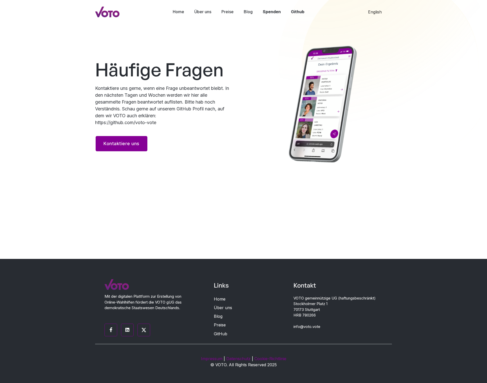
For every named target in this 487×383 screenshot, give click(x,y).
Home (178, 11)
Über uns (202, 11)
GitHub (220, 333)
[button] (377, 12)
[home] (107, 12)
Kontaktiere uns (121, 143)
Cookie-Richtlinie (270, 358)
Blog (248, 11)
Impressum (211, 358)
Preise (227, 11)
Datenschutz (238, 358)
